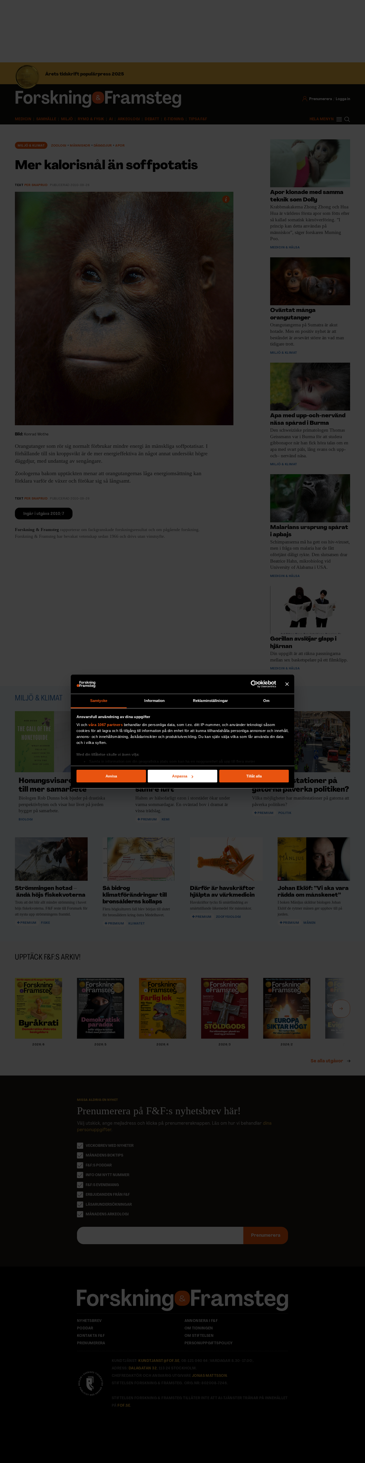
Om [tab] (266, 700)
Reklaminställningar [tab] (210, 700)
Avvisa (111, 776)
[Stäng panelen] (287, 684)
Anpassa (179, 776)
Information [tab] (154, 700)
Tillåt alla (254, 776)
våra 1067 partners (105, 725)
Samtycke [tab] (98, 700)
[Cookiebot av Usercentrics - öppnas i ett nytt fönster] (254, 684)
